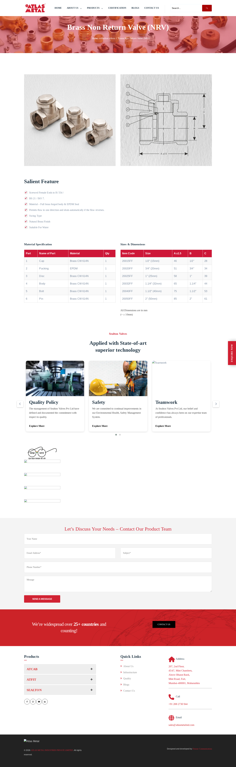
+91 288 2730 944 (178, 704)
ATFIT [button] (31, 679)
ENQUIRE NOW (232, 353)
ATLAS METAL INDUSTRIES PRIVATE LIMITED (52, 750)
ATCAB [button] (32, 669)
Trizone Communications (202, 749)
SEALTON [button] (34, 690)
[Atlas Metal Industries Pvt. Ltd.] (35, 8)
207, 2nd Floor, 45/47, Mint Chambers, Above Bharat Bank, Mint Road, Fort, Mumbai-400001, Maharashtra (184, 674)
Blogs (135, 8)
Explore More (36, 426)
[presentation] (20, 404)
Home (58, 8)
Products (93, 8)
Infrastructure (130, 672)
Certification (117, 8)
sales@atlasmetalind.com (181, 725)
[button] (116, 434)
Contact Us (151, 8)
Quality (127, 678)
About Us (72, 8)
